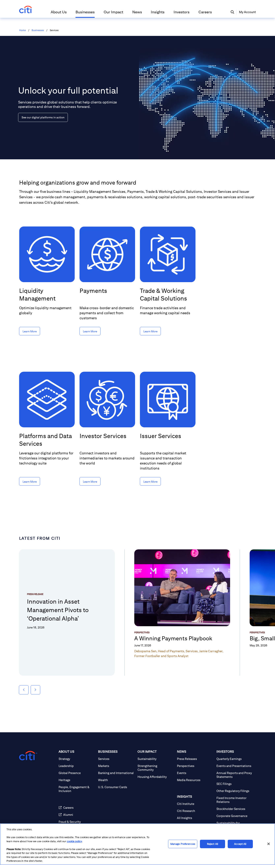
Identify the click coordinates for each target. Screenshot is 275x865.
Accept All (240, 843)
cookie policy (74, 841)
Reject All (212, 843)
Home (22, 30)
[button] (59, 14)
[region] (137, 844)
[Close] (268, 843)
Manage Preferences (182, 843)
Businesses (38, 30)
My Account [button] (247, 12)
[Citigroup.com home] (28, 756)
